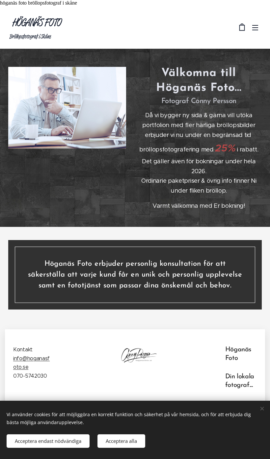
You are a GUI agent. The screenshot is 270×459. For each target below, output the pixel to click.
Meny (255, 27)
